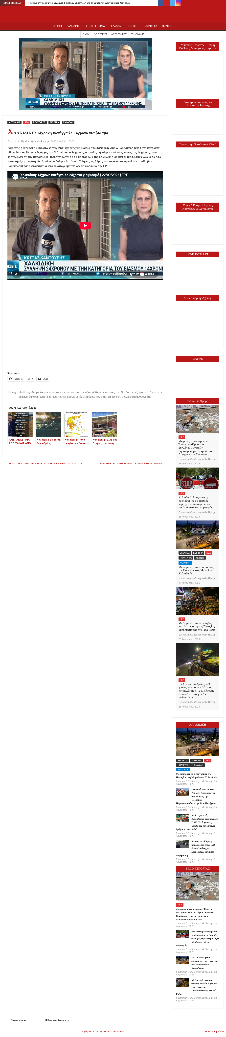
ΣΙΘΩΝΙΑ (54, 122)
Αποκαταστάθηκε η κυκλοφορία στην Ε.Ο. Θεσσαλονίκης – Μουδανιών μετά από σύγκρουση (196, 848)
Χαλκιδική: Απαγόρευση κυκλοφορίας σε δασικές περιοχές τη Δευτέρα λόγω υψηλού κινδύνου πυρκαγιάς (195, 502)
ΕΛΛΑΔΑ (116, 26)
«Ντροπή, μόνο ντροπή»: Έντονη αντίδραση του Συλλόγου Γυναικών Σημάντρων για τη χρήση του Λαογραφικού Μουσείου (67, 3)
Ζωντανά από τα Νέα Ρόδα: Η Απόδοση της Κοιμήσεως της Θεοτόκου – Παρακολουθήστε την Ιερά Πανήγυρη (196, 796)
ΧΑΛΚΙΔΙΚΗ (73, 26)
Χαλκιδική (68, 122)
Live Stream (100, 34)
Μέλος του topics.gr (57, 1020)
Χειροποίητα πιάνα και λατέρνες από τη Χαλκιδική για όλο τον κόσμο (46, 463)
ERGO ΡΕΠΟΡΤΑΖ (96, 26)
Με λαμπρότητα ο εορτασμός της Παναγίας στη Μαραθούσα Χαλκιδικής (197, 570)
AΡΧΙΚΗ (57, 26)
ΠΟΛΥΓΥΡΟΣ (39, 122)
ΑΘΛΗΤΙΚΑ (151, 26)
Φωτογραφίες (119, 34)
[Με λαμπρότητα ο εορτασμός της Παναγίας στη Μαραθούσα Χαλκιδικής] (198, 534)
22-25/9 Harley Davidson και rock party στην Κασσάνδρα (131, 463)
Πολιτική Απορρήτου (213, 1031)
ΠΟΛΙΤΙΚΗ (167, 26)
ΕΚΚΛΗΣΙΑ (185, 553)
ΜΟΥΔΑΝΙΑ (14, 122)
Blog (86, 34)
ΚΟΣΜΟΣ (133, 26)
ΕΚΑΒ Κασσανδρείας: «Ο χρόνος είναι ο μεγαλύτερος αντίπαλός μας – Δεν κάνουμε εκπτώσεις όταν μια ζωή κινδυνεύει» (196, 691)
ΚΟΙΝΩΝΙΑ (198, 553)
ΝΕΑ (26, 122)
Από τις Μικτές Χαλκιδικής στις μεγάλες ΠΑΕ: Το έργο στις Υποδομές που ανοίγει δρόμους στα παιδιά (197, 822)
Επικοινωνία (137, 34)
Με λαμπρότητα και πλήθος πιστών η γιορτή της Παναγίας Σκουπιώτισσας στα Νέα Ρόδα (197, 627)
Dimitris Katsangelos (114, 1031)
